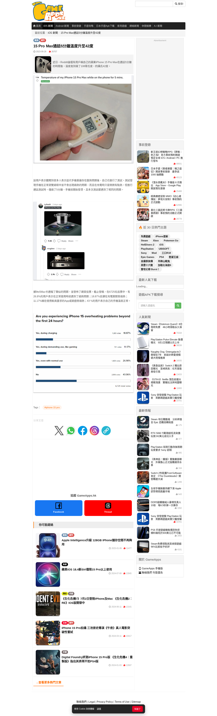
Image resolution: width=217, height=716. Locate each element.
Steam (145, 240)
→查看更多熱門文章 (48, 682)
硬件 (43, 40)
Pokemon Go (171, 240)
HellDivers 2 (148, 244)
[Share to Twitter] (59, 430)
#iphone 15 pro (52, 407)
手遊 (71, 594)
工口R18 (166, 253)
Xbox (156, 240)
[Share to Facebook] (82, 430)
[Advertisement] (83, 465)
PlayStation (147, 248)
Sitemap (136, 701)
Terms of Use (122, 701)
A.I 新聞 (158, 25)
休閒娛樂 (146, 25)
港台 (65, 594)
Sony (144, 253)
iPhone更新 (162, 236)
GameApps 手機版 (152, 568)
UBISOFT (164, 248)
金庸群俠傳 (147, 261)
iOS (161, 244)
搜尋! (180, 3)
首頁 (38, 25)
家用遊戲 (122, 25)
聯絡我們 (81, 701)
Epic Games (148, 257)
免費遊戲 (146, 236)
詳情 (99, 709)
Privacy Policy (105, 701)
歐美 (36, 40)
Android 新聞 (62, 25)
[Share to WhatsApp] (71, 430)
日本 (65, 623)
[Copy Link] (106, 430)
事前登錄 (76, 25)
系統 (65, 564)
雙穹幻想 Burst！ (150, 269)
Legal (91, 701)
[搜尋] (178, 306)
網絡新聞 (134, 25)
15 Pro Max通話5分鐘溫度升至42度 (81, 32)
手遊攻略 (88, 25)
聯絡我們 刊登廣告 (152, 572)
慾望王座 (173, 257)
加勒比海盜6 (164, 265)
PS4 (161, 257)
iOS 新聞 (48, 25)
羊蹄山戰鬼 (164, 261)
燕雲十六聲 (147, 265)
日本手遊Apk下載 (105, 25)
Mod (154, 253)
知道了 (137, 709)
